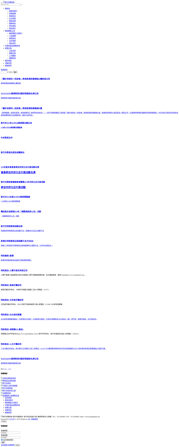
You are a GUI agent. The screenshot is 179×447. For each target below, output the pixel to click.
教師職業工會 (10, 31)
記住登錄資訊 (8, 440)
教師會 (7, 8)
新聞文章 (8, 48)
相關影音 (12, 58)
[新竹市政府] (89, 383)
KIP (29, 419)
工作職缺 (12, 56)
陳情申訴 (12, 23)
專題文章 (12, 53)
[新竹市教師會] (9, 2)
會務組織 (12, 13)
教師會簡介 (13, 11)
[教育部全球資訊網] (89, 380)
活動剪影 (8, 63)
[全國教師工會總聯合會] (89, 395)
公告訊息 (12, 51)
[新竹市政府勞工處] (89, 390)
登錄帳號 (4, 70)
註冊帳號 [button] (11, 445)
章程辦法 (12, 16)
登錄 (3, 442)
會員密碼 (4, 435)
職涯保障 (12, 21)
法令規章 (12, 18)
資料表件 (12, 28)
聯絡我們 (8, 65)
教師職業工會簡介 (15, 33)
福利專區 (8, 60)
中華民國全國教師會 (12, 46)
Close (17, 445)
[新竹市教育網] (89, 388)
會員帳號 (4, 430)
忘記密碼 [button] (4, 445)
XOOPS (12, 419)
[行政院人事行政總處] (89, 385)
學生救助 (12, 26)
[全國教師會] (89, 393)
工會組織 (12, 36)
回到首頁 (8, 398)
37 (9, 369)
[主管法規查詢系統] (89, 378)
